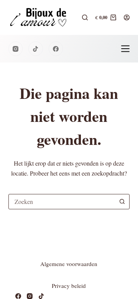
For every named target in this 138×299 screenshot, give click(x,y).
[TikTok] (35, 48)
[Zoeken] (85, 17)
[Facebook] (56, 48)
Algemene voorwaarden (68, 264)
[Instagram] (15, 48)
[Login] (127, 17)
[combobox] (62, 201)
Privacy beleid (69, 285)
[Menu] (125, 48)
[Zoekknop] (122, 201)
